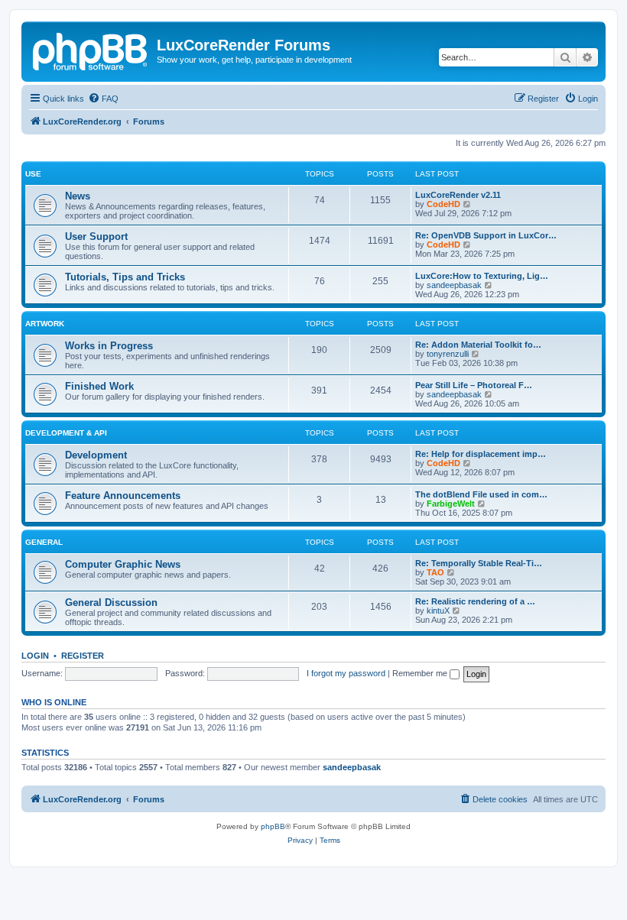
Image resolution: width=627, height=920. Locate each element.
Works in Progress (109, 345)
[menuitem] (103, 98)
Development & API (66, 433)
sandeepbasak (454, 285)
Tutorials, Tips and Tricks (125, 277)
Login (35, 655)
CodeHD (443, 204)
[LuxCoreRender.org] (91, 49)
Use (33, 174)
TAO (435, 572)
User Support (96, 236)
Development (96, 455)
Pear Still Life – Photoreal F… (473, 385)
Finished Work (99, 386)
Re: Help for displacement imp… (480, 453)
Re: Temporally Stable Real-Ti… (478, 563)
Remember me (421, 673)
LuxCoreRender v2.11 (458, 194)
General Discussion (111, 602)
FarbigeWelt (451, 503)
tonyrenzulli (448, 353)
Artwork (44, 323)
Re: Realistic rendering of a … (475, 601)
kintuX (438, 610)
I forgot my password (346, 673)
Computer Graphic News (122, 564)
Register (82, 655)
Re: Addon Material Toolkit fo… (478, 344)
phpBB (273, 826)
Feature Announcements (122, 495)
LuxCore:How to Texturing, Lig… (481, 275)
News (77, 196)
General (44, 542)
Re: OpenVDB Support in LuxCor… (486, 235)
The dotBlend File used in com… (481, 494)
